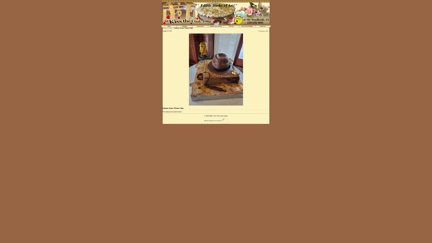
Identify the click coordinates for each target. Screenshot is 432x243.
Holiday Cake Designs (216, 26)
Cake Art (231, 26)
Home (169, 26)
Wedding (184, 26)
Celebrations (200, 26)
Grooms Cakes (167, 28)
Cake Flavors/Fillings (247, 26)
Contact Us (263, 26)
